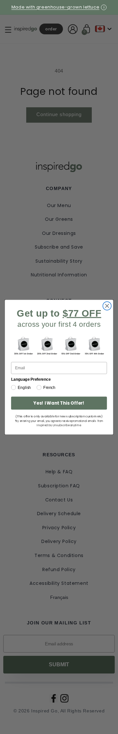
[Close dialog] (107, 306)
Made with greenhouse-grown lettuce (55, 7)
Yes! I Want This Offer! (58, 403)
